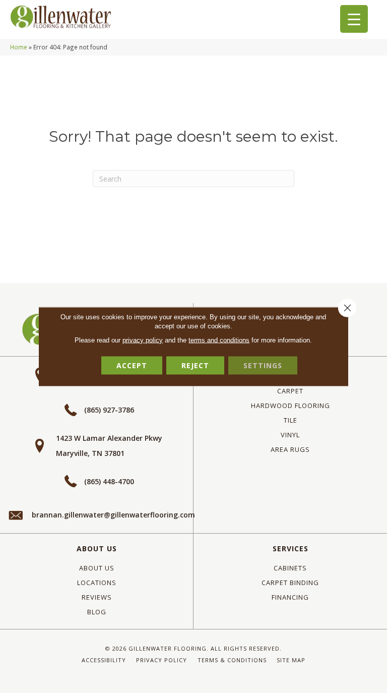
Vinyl (290, 434)
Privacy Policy (161, 660)
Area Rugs (290, 449)
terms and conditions (218, 340)
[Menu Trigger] (354, 19)
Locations (96, 582)
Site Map (291, 660)
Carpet (290, 390)
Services (290, 548)
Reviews (97, 597)
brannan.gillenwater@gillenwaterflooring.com (113, 514)
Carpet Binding (290, 582)
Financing (290, 597)
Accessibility (104, 660)
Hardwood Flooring (290, 405)
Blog (96, 611)
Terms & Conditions (232, 660)
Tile (290, 420)
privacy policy (142, 340)
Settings (262, 365)
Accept (131, 365)
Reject (195, 365)
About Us (97, 548)
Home (18, 47)
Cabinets (290, 567)
